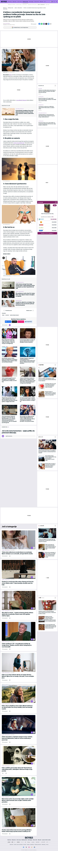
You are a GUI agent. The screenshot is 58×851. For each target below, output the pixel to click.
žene (10, 74)
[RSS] (32, 847)
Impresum (11, 844)
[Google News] (34, 847)
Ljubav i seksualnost (18, 7)
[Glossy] (28, 842)
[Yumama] (43, 842)
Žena (3, 315)
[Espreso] (18, 842)
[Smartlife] (37, 842)
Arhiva (47, 844)
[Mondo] (14, 842)
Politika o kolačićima (30, 844)
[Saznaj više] (55, 365)
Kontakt (24, 844)
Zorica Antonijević (6, 23)
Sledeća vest (29, 310)
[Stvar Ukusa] (48, 842)
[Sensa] (4, 1)
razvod (7, 315)
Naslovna (5, 7)
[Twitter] (26, 847)
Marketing (43, 844)
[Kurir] (9, 842)
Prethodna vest (8, 310)
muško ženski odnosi (14, 315)
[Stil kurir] (25, 842)
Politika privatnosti (38, 844)
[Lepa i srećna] (33, 842)
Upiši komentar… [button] (9, 436)
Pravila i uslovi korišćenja (18, 844)
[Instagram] (29, 847)
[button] (34, 24)
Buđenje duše (10, 7)
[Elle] (22, 842)
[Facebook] (23, 847)
